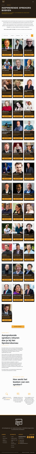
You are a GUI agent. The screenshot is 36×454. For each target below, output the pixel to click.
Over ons (12, 445)
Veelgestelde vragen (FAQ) (14, 440)
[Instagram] (31, 437)
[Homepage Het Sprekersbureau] (3, 1)
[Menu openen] (33, 2)
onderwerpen (8, 398)
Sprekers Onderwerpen (5, 440)
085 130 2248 (22, 440)
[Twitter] (33, 437)
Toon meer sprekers (17, 326)
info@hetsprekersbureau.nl (24, 443)
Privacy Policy (32, 452)
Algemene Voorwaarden (25, 452)
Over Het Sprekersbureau (13, 443)
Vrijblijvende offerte (14, 438)
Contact (12, 436)
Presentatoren (5, 442)
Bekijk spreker (6, 116)
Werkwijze (12, 447)
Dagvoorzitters (5, 438)
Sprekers (4, 436)
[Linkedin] (29, 437)
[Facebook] (27, 437)
